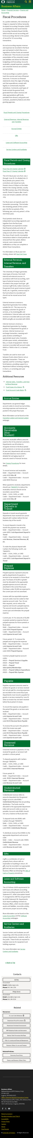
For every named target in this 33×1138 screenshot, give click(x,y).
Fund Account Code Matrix (15, 390)
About (3, 1127)
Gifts (16, 135)
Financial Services (13, 10)
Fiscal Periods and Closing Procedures (17, 112)
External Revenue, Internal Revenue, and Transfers (16, 120)
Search (26, 2)
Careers (3, 1124)
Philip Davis (16, 992)
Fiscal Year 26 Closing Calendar (13, 169)
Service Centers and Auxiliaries (16, 149)
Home (3, 10)
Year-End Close (21, 254)
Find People (5, 1129)
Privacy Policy (5, 1122)
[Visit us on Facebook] (2, 1109)
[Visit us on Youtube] (9, 1109)
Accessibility (5, 1119)
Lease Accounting (9, 916)
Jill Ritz (16, 980)
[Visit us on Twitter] (5, 1109)
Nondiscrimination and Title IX (10, 1116)
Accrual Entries (16, 129)
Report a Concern (6, 1114)
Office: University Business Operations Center (15, 1098)
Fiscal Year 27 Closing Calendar (13, 171)
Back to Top (11, 963)
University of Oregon (9, 1133)
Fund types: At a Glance (14, 387)
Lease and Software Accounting (16, 142)
